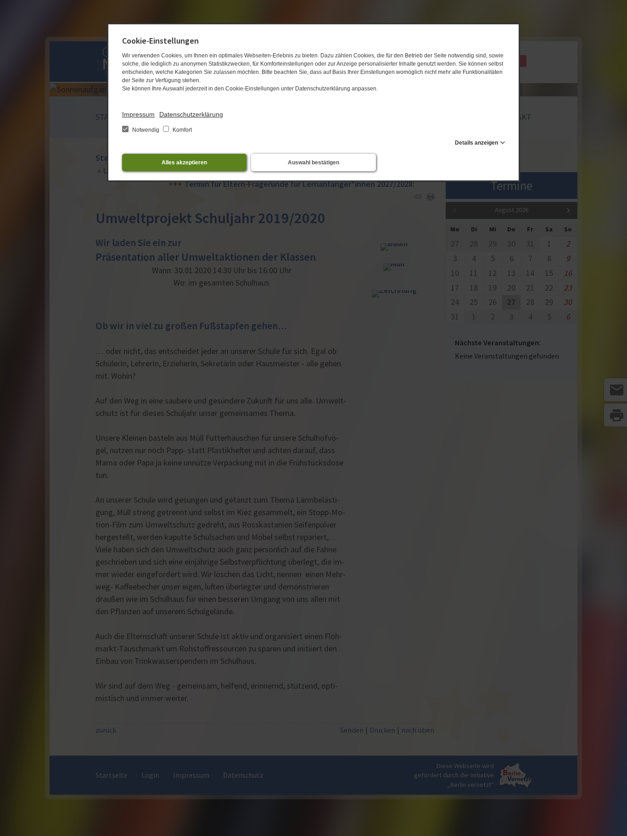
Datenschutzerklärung (191, 114)
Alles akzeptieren (184, 162)
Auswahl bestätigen (313, 162)
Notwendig (146, 130)
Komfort (181, 130)
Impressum (138, 114)
